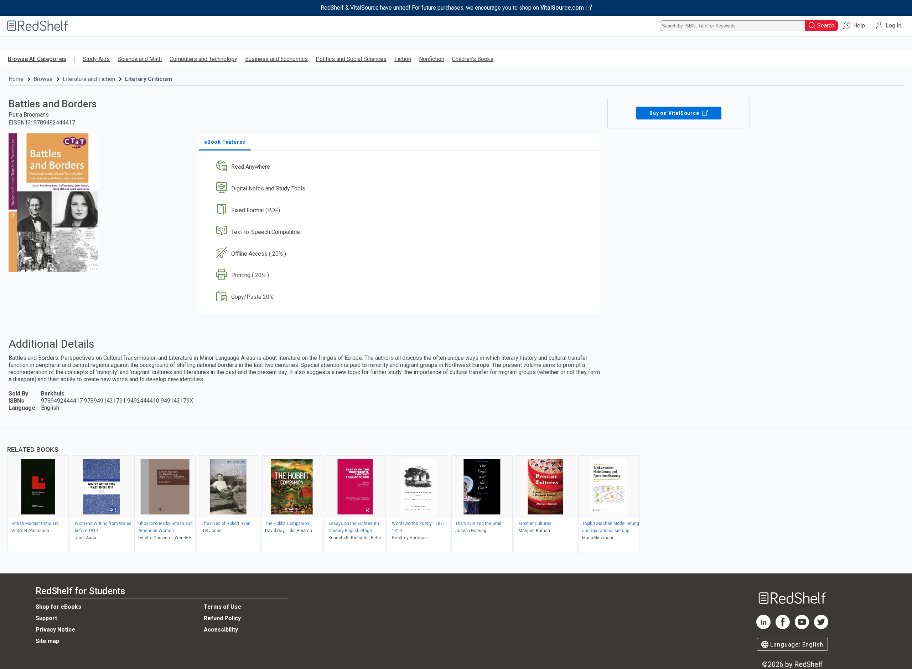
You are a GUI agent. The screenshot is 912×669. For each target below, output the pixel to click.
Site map (47, 641)
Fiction (402, 59)
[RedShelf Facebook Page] (783, 627)
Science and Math (140, 59)
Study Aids (96, 59)
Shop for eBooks (58, 606)
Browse (43, 79)
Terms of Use (222, 606)
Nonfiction (431, 59)
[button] (401, 167)
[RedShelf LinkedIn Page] (763, 627)
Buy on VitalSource (674, 113)
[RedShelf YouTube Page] (802, 627)
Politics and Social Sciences (351, 59)
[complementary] (456, 490)
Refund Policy (222, 618)
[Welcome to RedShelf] (37, 26)
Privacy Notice (55, 629)
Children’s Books (472, 59)
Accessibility (221, 629)
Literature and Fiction (89, 79)
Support (46, 618)
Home (16, 79)
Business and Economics (276, 59)
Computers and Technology (203, 59)
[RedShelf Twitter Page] (821, 627)
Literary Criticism (148, 79)
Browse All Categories (37, 59)
